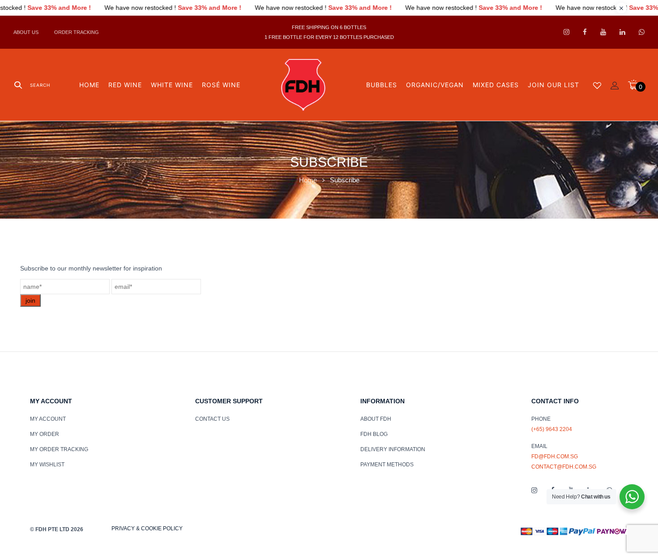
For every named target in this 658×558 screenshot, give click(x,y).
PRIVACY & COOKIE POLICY (147, 528)
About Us (25, 32)
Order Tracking (76, 32)
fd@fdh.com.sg (554, 456)
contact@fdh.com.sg (563, 467)
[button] (636, 85)
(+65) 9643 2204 (551, 429)
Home (308, 180)
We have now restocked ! (196, 7)
